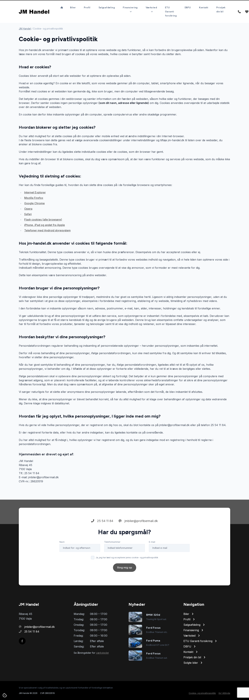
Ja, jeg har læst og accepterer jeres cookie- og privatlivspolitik (127, 557)
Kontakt (203, 7)
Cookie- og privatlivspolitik (202, 693)
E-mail (152, 542)
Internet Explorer (35, 192)
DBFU (188, 7)
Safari (28, 214)
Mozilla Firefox (33, 198)
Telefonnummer (112, 542)
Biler (73, 7)
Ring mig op (124, 567)
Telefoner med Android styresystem (47, 230)
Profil (87, 7)
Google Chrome (34, 203)
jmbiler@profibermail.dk (141, 521)
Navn (62, 542)
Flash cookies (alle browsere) (43, 219)
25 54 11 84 (104, 521)
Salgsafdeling (107, 7)
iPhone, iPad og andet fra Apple (44, 225)
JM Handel (25, 28)
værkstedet (102, 652)
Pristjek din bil (220, 9)
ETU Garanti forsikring (171, 11)
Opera (28, 208)
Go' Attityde (224, 693)
